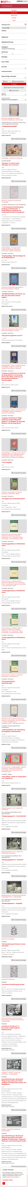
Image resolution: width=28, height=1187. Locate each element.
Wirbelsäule (12, 853)
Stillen (20, 537)
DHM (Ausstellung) (6, 1018)
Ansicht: (4, 93)
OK (4, 1183)
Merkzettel (14, 15)
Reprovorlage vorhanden (9, 76)
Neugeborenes (12, 721)
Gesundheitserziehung (15, 770)
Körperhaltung (5, 1019)
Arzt (10, 537)
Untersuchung (19, 120)
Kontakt (14, 18)
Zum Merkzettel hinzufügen (19, 139)
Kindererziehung (20, 365)
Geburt (13, 365)
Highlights (14, 10)
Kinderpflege (5, 158)
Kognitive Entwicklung (15, 251)
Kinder (17, 118)
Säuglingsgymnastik (7, 897)
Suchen (15, 84)
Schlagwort (5, 47)
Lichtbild (4, 721)
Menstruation (19, 287)
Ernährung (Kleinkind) (7, 249)
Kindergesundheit (16, 534)
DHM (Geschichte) (6, 718)
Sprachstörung (5, 675)
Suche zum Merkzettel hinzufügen (18, 82)
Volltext (4, 30)
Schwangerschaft (15, 248)
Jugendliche (11, 118)
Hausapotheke (5, 456)
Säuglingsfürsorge (6, 723)
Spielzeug (18, 368)
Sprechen (12, 675)
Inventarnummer (7, 71)
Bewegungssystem (6, 895)
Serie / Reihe (5, 62)
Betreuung (4, 118)
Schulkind (4, 492)
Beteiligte (4, 57)
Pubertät (17, 289)
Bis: (12, 53)
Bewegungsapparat (7, 808)
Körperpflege (5, 202)
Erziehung (18, 492)
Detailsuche (14, 13)
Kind (14, 808)
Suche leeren (6, 82)
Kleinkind (4, 200)
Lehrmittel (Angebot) (20, 720)
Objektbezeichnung (7, 42)
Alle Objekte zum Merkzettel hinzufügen (14, 87)
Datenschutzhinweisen (13, 1177)
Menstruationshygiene (7, 289)
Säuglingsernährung (7, 454)
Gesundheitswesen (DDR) (16, 538)
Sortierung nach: (6, 98)
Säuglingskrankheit (18, 454)
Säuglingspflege (6, 248)
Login (14, 20)
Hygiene (17, 493)
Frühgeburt (4, 1072)
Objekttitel (5, 37)
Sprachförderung (13, 676)
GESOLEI (11, 1072)
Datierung (4, 52)
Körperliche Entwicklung (8, 120)
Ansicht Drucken (15, 90)
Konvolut (4, 66)
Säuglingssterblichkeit (18, 723)
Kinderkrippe (5, 538)
